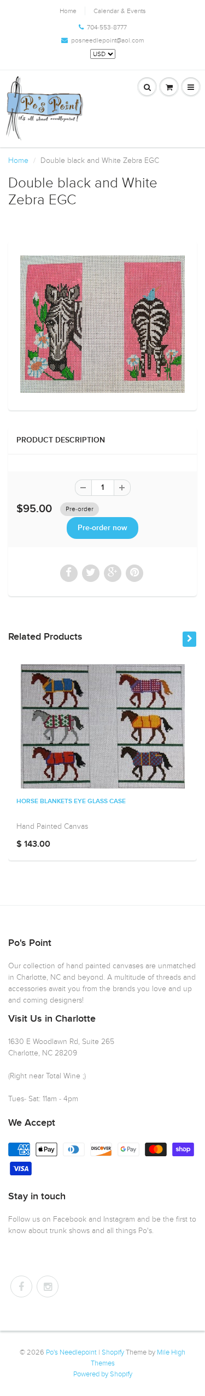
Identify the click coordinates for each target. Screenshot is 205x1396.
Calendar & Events (119, 11)
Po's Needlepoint (71, 1352)
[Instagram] (47, 1286)
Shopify (113, 1352)
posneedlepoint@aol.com (107, 40)
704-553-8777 (107, 27)
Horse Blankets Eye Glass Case (71, 801)
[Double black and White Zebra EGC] (102, 324)
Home (68, 11)
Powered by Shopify (102, 1374)
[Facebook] (21, 1286)
